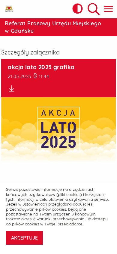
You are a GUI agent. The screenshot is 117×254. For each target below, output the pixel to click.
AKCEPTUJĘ (24, 238)
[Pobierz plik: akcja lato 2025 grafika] (58, 88)
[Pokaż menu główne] (108, 9)
